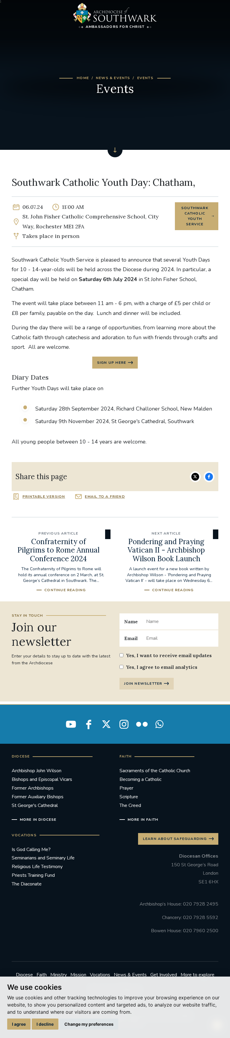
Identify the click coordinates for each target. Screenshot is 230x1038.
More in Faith (143, 819)
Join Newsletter (143, 683)
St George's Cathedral (35, 805)
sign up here (111, 362)
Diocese (24, 974)
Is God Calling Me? (31, 849)
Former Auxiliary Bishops (37, 796)
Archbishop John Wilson (36, 770)
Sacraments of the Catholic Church (154, 770)
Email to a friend (105, 496)
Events (145, 78)
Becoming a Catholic (140, 779)
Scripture (128, 796)
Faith (42, 974)
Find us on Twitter (106, 724)
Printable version (43, 496)
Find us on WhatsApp (159, 724)
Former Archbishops (33, 788)
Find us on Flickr (141, 724)
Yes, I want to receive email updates (169, 655)
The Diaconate (27, 884)
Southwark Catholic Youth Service (194, 216)
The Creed (130, 805)
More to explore (197, 974)
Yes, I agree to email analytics (161, 667)
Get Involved (163, 974)
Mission (78, 974)
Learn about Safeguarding (175, 838)
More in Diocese (38, 819)
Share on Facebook (209, 476)
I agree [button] (19, 1024)
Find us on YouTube (70, 724)
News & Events (113, 78)
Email (131, 638)
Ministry (58, 974)
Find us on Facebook (88, 724)
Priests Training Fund (33, 875)
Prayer (126, 788)
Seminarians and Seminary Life (43, 858)
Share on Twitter (195, 476)
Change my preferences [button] (89, 1024)
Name (131, 621)
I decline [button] (45, 1024)
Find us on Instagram (123, 724)
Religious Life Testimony (37, 866)
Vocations (100, 974)
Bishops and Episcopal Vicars (42, 779)
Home (83, 78)
